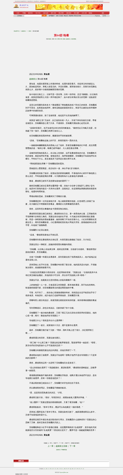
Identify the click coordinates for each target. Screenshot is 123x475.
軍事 (62, 13)
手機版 (24, 13)
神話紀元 (66, 15)
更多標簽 (73, 39)
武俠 (44, 13)
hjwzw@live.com (64, 472)
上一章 (50, 446)
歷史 (60, 13)
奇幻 (39, 13)
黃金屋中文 (17, 31)
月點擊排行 (37, 1)
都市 (52, 13)
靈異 (78, 13)
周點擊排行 (30, 1)
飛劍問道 (71, 15)
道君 (57, 15)
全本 (83, 13)
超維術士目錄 (61, 446)
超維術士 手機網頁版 (61, 449)
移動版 (90, 13)
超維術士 (23, 31)
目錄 (30, 31)
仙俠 (47, 13)
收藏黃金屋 (95, 1)
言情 (55, 13)
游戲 (67, 13)
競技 (70, 13)
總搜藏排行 (43, 1)
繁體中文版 (89, 1)
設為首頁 (101, 1)
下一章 (72, 446)
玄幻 (37, 13)
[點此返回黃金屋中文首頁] (21, 7)
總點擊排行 (24, 1)
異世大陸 (60, 39)
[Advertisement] (44, 55)
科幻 (75, 13)
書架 (103, 13)
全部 (85, 13)
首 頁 (18, 13)
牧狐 (50, 39)
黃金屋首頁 (18, 1)
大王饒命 (61, 15)
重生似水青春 (77, 15)
